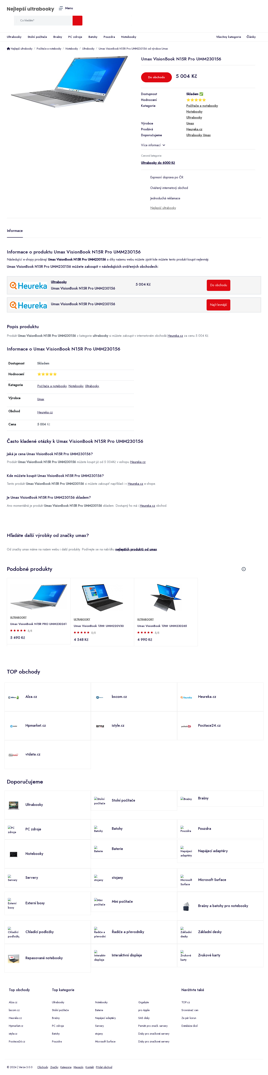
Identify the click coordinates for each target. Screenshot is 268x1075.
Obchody (42, 1067)
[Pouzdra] (186, 829)
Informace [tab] (15, 230)
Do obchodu (156, 77)
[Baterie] (100, 849)
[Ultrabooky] (13, 805)
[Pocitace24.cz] (186, 726)
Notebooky (128, 37)
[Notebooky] (13, 854)
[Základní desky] (186, 932)
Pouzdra (109, 37)
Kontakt (90, 1067)
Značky (54, 1067)
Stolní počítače (37, 37)
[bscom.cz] (100, 697)
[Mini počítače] (100, 902)
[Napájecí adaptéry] (186, 851)
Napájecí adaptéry (105, 1018)
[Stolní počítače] (100, 801)
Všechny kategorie (228, 37)
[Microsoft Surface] (186, 880)
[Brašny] (186, 799)
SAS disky (143, 1018)
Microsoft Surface (105, 1041)
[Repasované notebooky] (13, 958)
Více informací (151, 145)
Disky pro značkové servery (153, 1034)
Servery (99, 1026)
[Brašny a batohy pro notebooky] (186, 906)
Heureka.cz (175, 335)
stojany (99, 1034)
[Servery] (13, 878)
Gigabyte (143, 1002)
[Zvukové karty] (186, 956)
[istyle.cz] (100, 726)
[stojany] (100, 878)
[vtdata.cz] (13, 755)
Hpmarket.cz (16, 1026)
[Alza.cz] (13, 697)
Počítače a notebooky (52, 386)
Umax (40, 399)
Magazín (78, 1067)
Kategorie (65, 1067)
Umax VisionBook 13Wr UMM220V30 (99, 626)
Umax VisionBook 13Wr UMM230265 (162, 626)
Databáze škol (189, 1026)
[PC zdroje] (13, 830)
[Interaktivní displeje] (100, 956)
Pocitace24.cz (17, 1041)
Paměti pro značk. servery (153, 1026)
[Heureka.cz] (186, 697)
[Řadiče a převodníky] (100, 932)
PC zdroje (75, 37)
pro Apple (143, 1010)
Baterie (99, 1010)
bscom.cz (14, 1010)
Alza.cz (13, 1002)
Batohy (92, 37)
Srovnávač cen (189, 1010)
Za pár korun (188, 1018)
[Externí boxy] (13, 903)
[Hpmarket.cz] (13, 726)
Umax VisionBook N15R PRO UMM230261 (38, 624)
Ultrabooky (14, 37)
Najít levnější (218, 304)
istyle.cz (13, 1034)
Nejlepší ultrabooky (30, 9)
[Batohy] (100, 829)
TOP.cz (185, 1002)
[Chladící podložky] (13, 932)
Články (251, 37)
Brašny (57, 37)
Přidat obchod (104, 1067)
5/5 (30, 631)
